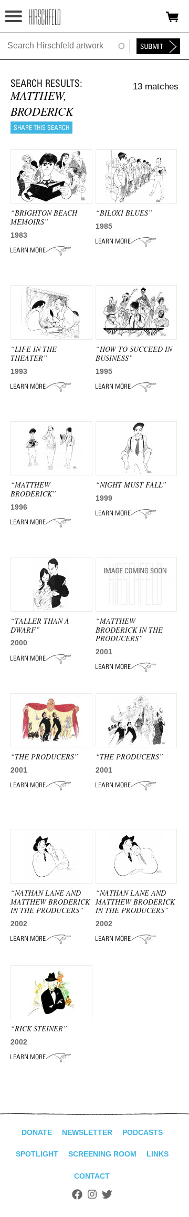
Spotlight (37, 1154)
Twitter (107, 1194)
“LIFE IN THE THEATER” (33, 353)
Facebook (77, 1194)
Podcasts (142, 1132)
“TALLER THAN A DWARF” (39, 625)
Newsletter (87, 1132)
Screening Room (102, 1154)
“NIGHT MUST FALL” (131, 485)
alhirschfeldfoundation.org (44, 17)
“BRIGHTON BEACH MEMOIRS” (43, 217)
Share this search (41, 127)
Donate (37, 1132)
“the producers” (44, 757)
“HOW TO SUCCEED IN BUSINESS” (134, 353)
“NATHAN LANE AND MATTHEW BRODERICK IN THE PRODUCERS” (50, 902)
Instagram (92, 1194)
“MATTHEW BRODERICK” (33, 489)
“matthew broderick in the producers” (129, 630)
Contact (92, 1176)
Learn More (40, 250)
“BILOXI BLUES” (124, 213)
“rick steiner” (38, 1028)
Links (157, 1154)
